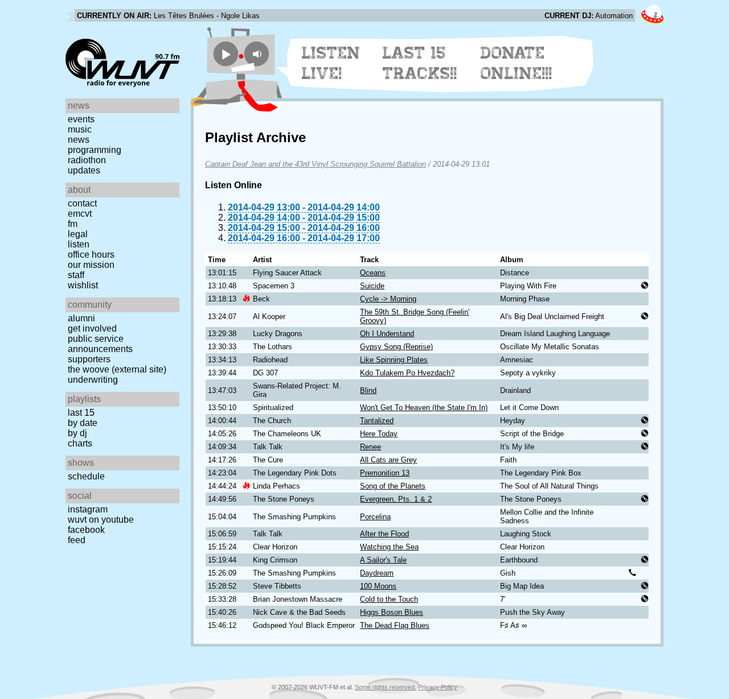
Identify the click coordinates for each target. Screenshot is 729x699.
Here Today (379, 433)
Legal (78, 234)
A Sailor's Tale (383, 560)
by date (82, 423)
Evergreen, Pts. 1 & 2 (396, 499)
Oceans (373, 272)
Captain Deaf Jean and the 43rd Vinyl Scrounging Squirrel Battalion (315, 164)
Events (81, 119)
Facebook (86, 530)
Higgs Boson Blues (391, 612)
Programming (94, 150)
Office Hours (91, 254)
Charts (80, 443)
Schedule (86, 476)
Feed (76, 540)
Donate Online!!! (516, 63)
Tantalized (377, 420)
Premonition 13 (384, 473)
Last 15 (81, 412)
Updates (84, 170)
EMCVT (80, 213)
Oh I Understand (387, 333)
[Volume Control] (258, 54)
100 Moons (378, 586)
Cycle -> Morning (388, 299)
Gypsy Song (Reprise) (396, 346)
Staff (76, 275)
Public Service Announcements (100, 344)
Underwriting (93, 379)
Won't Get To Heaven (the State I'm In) (424, 407)
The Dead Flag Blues (394, 625)
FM (72, 224)
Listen (78, 244)
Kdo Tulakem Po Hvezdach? (407, 373)
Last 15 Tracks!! (420, 63)
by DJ (77, 433)
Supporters (89, 359)
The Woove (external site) (117, 369)
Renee (370, 446)
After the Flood (384, 534)
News (78, 139)
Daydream (377, 573)
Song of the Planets (392, 486)
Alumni (81, 318)
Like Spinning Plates (394, 359)
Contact (82, 203)
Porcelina (375, 516)
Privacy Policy (437, 687)
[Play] (226, 54)
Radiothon (87, 160)
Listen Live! (331, 63)
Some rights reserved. (385, 687)
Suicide (372, 286)
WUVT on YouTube (101, 519)
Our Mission (91, 265)
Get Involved (92, 328)
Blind (368, 390)
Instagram (88, 509)
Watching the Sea (389, 547)
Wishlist (83, 285)
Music (80, 129)
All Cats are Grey (388, 460)
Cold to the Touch (389, 599)
